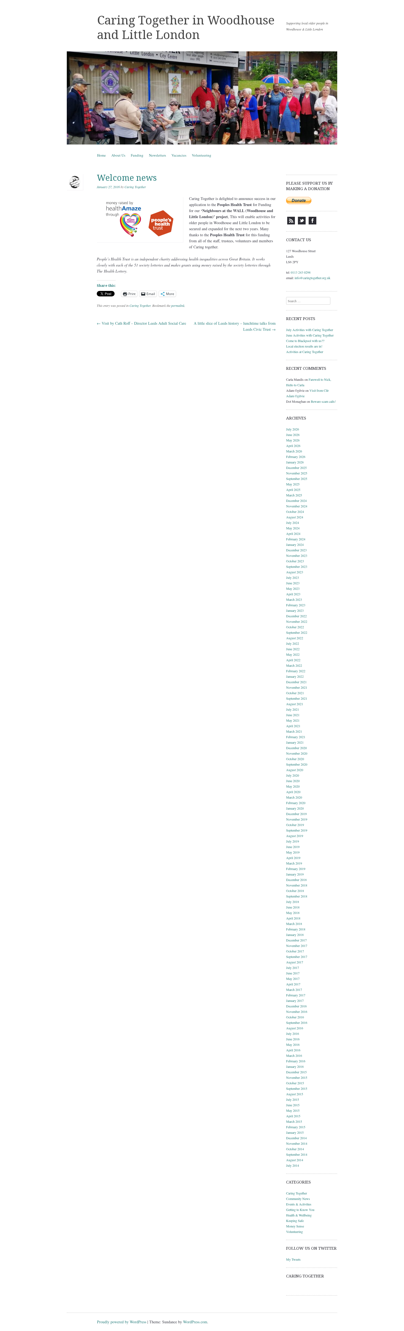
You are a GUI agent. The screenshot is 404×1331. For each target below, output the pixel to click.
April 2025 (293, 489)
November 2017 (296, 945)
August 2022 (294, 638)
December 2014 (296, 1138)
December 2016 (296, 1006)
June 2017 (293, 973)
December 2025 (296, 467)
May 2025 (293, 484)
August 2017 (294, 962)
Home (101, 155)
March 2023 (294, 599)
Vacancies (178, 155)
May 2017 (293, 978)
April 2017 (293, 984)
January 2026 (295, 462)
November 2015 (296, 1077)
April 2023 (293, 594)
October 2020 (295, 759)
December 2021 (296, 682)
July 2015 (292, 1099)
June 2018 (293, 907)
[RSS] (291, 223)
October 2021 (295, 693)
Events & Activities (298, 1204)
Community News (298, 1198)
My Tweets (293, 1259)
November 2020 (296, 753)
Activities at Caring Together (304, 351)
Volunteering (201, 155)
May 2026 (293, 440)
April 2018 (293, 918)
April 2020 (293, 792)
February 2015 (295, 1127)
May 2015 (293, 1110)
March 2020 (294, 797)
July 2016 (292, 1033)
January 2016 (295, 1066)
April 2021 (293, 726)
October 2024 (295, 511)
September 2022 (296, 632)
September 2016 (296, 1022)
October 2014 (295, 1149)
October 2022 (295, 627)
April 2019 (293, 857)
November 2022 (296, 621)
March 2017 (294, 989)
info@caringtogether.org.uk (312, 278)
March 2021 (294, 731)
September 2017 (296, 956)
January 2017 (295, 1000)
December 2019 (296, 814)
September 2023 (296, 566)
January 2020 (295, 808)
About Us (118, 155)
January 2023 (295, 610)
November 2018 (296, 885)
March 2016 (294, 1055)
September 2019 (296, 830)
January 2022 (295, 676)
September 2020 (296, 764)
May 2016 (293, 1044)
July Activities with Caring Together (309, 329)
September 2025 (296, 478)
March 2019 (294, 863)
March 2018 (294, 923)
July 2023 (292, 577)
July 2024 (292, 522)
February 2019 (295, 868)
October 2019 (295, 825)
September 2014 (296, 1154)
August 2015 (294, 1094)
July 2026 (292, 429)
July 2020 (292, 775)
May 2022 (293, 654)
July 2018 (292, 901)
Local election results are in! (304, 346)
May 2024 (293, 528)
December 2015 (296, 1072)
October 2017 (295, 951)
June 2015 (293, 1105)
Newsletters (157, 155)
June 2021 (293, 715)
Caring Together (135, 187)
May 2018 (293, 912)
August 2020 (294, 770)
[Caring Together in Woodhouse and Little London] (202, 98)
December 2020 (296, 748)
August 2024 (294, 517)
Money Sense (295, 1226)
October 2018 (295, 890)
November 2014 (296, 1143)
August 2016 (294, 1028)
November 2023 (296, 555)
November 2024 (296, 506)
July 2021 (292, 709)
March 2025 (294, 495)
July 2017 (292, 967)
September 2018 (296, 896)
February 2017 (295, 995)
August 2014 (294, 1160)
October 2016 (295, 1017)
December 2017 (296, 940)
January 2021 (295, 742)
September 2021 (296, 698)
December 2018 (296, 879)
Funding (137, 155)
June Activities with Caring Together (310, 335)
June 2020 (293, 781)
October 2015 (295, 1083)
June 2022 (293, 649)
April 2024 (293, 533)
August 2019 (294, 835)
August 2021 (294, 704)
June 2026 (293, 434)
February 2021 (295, 737)
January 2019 (295, 874)
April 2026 (293, 445)
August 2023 (294, 572)
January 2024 (295, 544)
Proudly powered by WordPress (121, 1321)
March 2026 (294, 451)
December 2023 (296, 550)
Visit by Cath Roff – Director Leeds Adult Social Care (141, 323)
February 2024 (295, 539)
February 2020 (295, 803)
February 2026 (295, 456)
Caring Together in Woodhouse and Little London (186, 27)
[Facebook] (312, 223)
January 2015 (295, 1132)
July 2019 (292, 841)
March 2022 (294, 665)
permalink (177, 305)
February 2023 (295, 605)
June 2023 (293, 583)
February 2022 (295, 671)
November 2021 (296, 687)
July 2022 (292, 643)
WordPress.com (195, 1321)
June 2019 (293, 846)
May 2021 (293, 720)
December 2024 (296, 500)
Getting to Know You (300, 1209)
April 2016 (293, 1050)
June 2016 (293, 1039)
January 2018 (295, 934)
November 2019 (296, 819)
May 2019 (293, 852)
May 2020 (293, 786)
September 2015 (296, 1088)
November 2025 (296, 473)
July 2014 (292, 1165)
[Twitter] (302, 223)
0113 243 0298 (301, 272)
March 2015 (294, 1121)
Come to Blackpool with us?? (305, 340)
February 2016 (295, 1061)
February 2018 (295, 929)
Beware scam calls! (323, 401)
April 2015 (293, 1116)
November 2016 (296, 1011)
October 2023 (295, 561)
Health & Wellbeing (299, 1215)
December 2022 (296, 616)
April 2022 (293, 660)
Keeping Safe (295, 1220)
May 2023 (293, 588)
